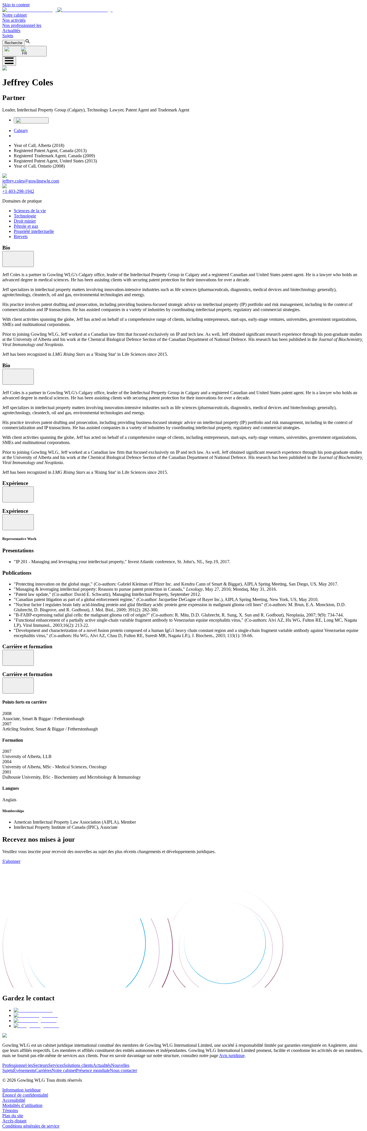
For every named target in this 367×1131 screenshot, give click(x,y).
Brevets (21, 236)
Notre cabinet (14, 15)
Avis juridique (232, 1055)
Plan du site (12, 1115)
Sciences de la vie (30, 210)
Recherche (13, 43)
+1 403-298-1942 (18, 191)
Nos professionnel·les (21, 25)
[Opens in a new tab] (33, 1010)
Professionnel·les (17, 1065)
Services (55, 1065)
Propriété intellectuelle (34, 231)
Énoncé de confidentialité (25, 1095)
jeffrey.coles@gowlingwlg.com (30, 180)
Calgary (21, 130)
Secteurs (40, 1065)
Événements (24, 1070)
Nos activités (14, 20)
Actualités (11, 30)
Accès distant (14, 1120)
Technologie (25, 215)
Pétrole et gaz (26, 226)
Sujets (7, 35)
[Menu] (9, 61)
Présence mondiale (93, 1070)
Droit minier (25, 221)
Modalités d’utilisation (22, 1105)
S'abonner (11, 861)
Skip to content (16, 4)
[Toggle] (18, 259)
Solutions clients (78, 1065)
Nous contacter (123, 1070)
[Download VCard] (31, 120)
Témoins (10, 1110)
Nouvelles (120, 1065)
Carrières (43, 1070)
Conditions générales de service (30, 1126)
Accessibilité (13, 1100)
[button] (57, 9)
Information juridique (21, 1089)
